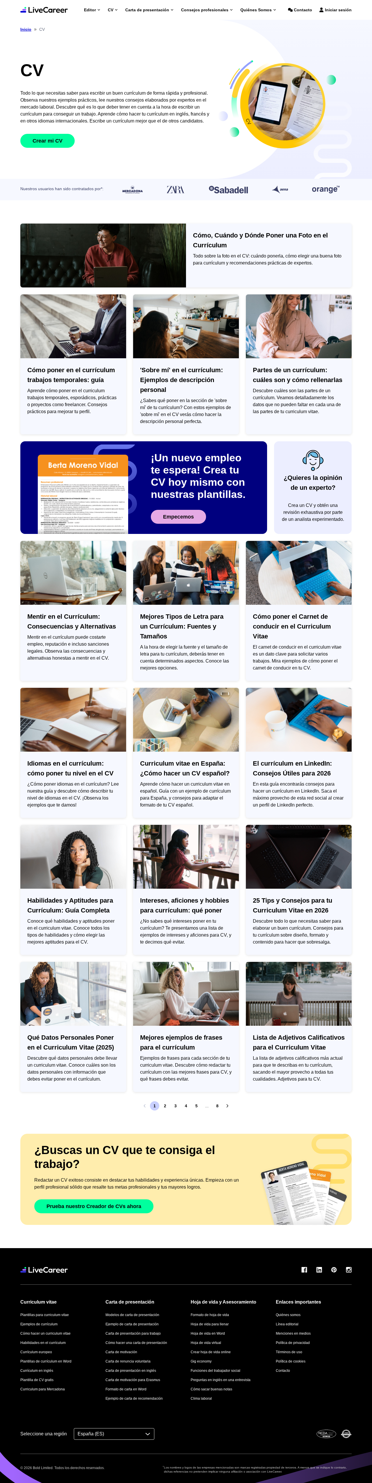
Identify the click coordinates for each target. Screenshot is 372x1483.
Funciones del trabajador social (215, 1371)
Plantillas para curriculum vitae (44, 1315)
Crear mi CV (47, 141)
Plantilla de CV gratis (36, 1380)
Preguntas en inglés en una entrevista (221, 1380)
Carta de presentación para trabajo (133, 1333)
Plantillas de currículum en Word (45, 1361)
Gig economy (201, 1361)
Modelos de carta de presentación (132, 1315)
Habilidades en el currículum (43, 1343)
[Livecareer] (44, 1270)
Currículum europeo (36, 1352)
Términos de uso (289, 1352)
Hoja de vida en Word (208, 1333)
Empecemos (178, 517)
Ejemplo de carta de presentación (132, 1324)
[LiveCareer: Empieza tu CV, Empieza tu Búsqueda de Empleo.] (44, 10)
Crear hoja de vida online (211, 1352)
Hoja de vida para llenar (210, 1324)
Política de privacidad (293, 1343)
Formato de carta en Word (125, 1389)
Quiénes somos (288, 1315)
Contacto (303, 10)
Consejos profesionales (204, 10)
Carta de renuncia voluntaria (128, 1361)
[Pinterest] (334, 1270)
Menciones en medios (293, 1333)
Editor (90, 10)
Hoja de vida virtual (206, 1343)
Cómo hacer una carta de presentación (136, 1343)
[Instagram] (349, 1270)
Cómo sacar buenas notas (211, 1389)
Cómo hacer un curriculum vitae (45, 1333)
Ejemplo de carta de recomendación (134, 1398)
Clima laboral (201, 1398)
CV (110, 10)
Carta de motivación (121, 1352)
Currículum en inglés (36, 1371)
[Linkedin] (319, 1270)
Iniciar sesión (338, 10)
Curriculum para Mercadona (42, 1389)
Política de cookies (290, 1361)
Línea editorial (287, 1324)
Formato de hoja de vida (210, 1315)
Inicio (25, 29)
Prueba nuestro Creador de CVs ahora (93, 1206)
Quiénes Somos (256, 10)
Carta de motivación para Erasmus (132, 1380)
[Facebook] (304, 1270)
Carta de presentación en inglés (130, 1371)
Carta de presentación (147, 10)
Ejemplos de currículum (39, 1324)
